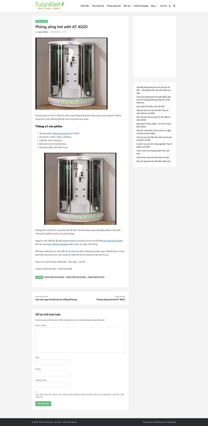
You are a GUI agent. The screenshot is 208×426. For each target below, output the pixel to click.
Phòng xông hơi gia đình (76, 277)
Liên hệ (163, 6)
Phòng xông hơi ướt (61, 133)
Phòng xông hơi (114, 6)
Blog (153, 6)
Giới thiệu (85, 6)
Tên (37, 358)
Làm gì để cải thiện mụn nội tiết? (150, 106)
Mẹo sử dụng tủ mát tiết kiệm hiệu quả (153, 161)
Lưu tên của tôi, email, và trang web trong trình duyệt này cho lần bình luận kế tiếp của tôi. (79, 396)
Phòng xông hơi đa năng (54, 277)
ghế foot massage (60, 244)
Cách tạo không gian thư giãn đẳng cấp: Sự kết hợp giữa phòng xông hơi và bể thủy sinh (153, 100)
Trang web (40, 380)
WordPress (157, 422)
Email (38, 369)
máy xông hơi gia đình (113, 240)
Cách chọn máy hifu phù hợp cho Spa (152, 157)
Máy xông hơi (98, 6)
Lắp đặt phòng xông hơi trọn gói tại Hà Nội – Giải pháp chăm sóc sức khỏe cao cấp (153, 90)
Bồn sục (127, 6)
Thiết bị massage (141, 6)
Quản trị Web (43, 32)
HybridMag (171, 422)
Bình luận (41, 326)
